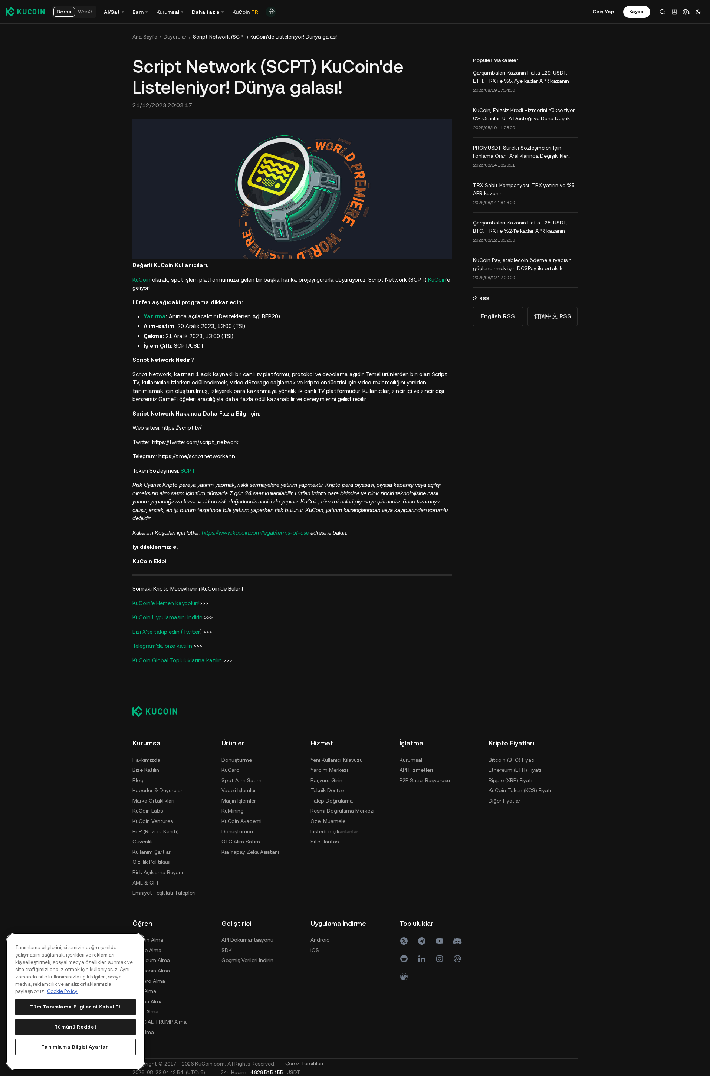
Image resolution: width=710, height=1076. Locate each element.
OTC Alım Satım (240, 841)
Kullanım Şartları (152, 852)
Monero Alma (148, 981)
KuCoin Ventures (152, 821)
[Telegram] (421, 941)
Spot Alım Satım (241, 780)
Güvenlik (142, 841)
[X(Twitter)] (404, 941)
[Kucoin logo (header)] (25, 11)
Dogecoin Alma (151, 971)
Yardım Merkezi (329, 770)
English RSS (498, 316)
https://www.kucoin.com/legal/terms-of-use (255, 532)
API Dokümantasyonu (247, 940)
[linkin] (421, 959)
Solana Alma (147, 1001)
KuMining (232, 811)
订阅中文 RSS (552, 316)
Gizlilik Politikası (151, 862)
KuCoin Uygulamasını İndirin (168, 617)
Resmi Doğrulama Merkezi (342, 811)
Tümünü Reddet (76, 1027)
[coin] (404, 976)
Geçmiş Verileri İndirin (247, 960)
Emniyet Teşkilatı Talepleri (163, 893)
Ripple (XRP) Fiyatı (510, 780)
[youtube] (439, 941)
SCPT (188, 471)
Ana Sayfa (144, 37)
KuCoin (141, 279)
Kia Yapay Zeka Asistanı (250, 852)
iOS (314, 950)
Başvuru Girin (326, 780)
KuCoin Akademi (241, 821)
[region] (75, 1001)
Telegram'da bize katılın (162, 646)
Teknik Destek (327, 790)
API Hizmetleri (416, 770)
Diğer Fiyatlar (504, 801)
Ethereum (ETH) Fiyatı (515, 770)
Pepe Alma (145, 1011)
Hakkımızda (146, 760)
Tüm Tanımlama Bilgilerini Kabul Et (75, 1007)
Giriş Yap (603, 11)
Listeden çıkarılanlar (334, 831)
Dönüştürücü (237, 831)
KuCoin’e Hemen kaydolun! (166, 603)
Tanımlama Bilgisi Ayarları (75, 1047)
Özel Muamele (327, 821)
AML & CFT (146, 883)
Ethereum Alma (151, 960)
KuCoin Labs (147, 811)
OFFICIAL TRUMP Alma (159, 1022)
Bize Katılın (145, 770)
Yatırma (155, 316)
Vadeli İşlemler (238, 790)
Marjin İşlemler (238, 801)
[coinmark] (457, 959)
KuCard (230, 770)
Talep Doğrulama (331, 801)
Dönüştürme (236, 760)
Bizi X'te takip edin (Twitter (166, 632)
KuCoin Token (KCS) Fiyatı (520, 790)
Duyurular (175, 37)
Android (320, 940)
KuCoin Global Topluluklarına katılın (177, 660)
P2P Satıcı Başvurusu (425, 780)
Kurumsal (411, 760)
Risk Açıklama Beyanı (157, 872)
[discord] (457, 941)
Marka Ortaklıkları (153, 801)
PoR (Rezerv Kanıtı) (155, 831)
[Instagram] (439, 959)
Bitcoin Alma (147, 940)
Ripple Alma (146, 950)
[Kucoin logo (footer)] (158, 711)
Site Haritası (325, 841)
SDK (226, 950)
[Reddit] (404, 959)
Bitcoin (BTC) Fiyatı (512, 760)
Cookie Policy (62, 991)
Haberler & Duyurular (157, 790)
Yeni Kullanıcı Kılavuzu (336, 760)
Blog (138, 780)
